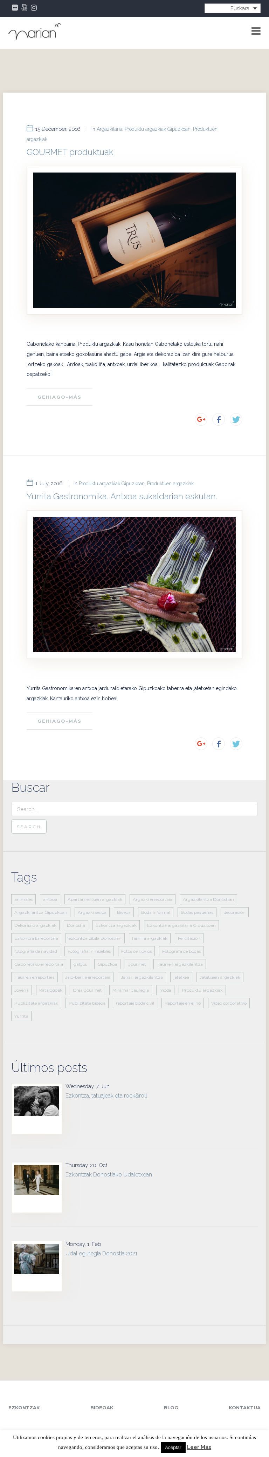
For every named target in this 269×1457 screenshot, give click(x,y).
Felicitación (189, 938)
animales (23, 899)
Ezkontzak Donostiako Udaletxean (108, 1174)
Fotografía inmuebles (89, 951)
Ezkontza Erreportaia (36, 938)
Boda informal (155, 912)
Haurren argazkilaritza (180, 964)
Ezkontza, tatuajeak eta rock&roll (106, 1095)
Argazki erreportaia (152, 899)
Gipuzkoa (107, 964)
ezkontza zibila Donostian (95, 938)
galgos (80, 964)
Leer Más (199, 1447)
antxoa (50, 899)
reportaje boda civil (135, 1003)
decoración (235, 912)
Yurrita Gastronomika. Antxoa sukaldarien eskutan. (122, 496)
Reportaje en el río (183, 1003)
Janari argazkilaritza (142, 977)
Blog (171, 1407)
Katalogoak (50, 990)
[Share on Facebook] (218, 419)
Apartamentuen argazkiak (95, 899)
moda (165, 990)
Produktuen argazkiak (170, 483)
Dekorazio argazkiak (35, 925)
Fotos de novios (136, 951)
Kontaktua (245, 1407)
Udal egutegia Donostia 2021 (101, 1253)
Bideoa (124, 912)
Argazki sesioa (92, 912)
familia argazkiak (149, 938)
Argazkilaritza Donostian (208, 899)
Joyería (21, 990)
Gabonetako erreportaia (38, 964)
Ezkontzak (24, 1407)
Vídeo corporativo (229, 1003)
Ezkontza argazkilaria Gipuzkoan (181, 925)
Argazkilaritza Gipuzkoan (40, 912)
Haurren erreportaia (34, 977)
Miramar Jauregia (130, 990)
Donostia (76, 925)
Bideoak (101, 1407)
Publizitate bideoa (87, 1003)
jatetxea (181, 977)
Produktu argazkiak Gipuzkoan (158, 129)
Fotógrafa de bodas (181, 951)
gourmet (137, 964)
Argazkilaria (109, 129)
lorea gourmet (87, 990)
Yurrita (21, 1016)
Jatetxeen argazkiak (220, 977)
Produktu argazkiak (202, 990)
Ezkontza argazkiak (116, 925)
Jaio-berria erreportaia (87, 977)
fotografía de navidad (35, 951)
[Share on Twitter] (236, 419)
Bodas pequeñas (197, 912)
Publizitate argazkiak (36, 1003)
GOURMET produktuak (70, 152)
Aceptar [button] (173, 1447)
